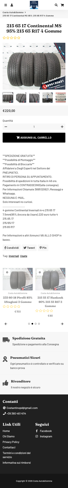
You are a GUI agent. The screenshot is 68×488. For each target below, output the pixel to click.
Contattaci (9, 447)
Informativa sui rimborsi (17, 462)
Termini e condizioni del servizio (17, 455)
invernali (14, 255)
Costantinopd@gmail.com (22, 407)
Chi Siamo (9, 436)
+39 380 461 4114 (16, 413)
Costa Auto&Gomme (13, 12)
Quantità (8, 120)
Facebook (45, 430)
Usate (23, 255)
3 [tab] (35, 324)
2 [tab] (32, 324)
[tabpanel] (18, 291)
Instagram (45, 436)
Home (6, 430)
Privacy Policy (11, 441)
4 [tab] (39, 324)
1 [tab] (29, 324)
